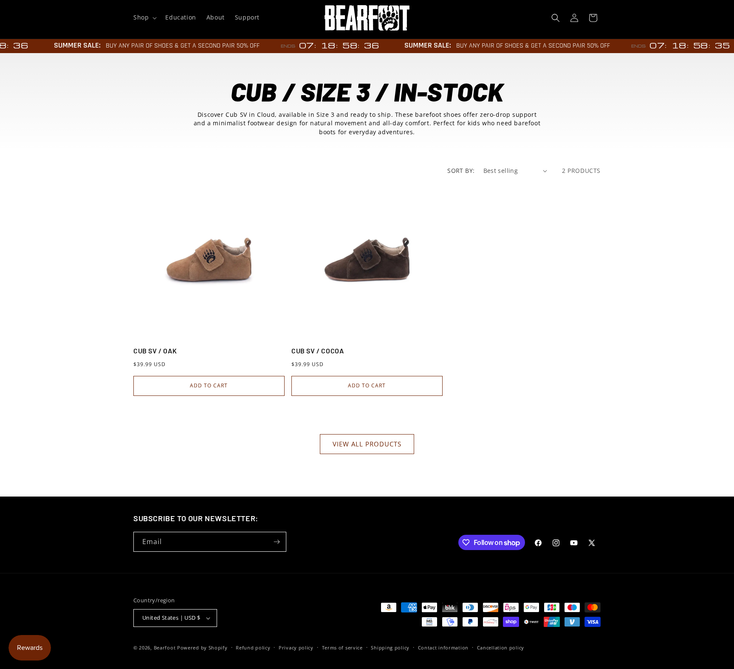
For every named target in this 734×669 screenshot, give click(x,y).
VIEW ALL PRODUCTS (367, 444)
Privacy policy (296, 647)
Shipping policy (390, 647)
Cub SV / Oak (155, 351)
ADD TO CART (209, 385)
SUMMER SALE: (72, 45)
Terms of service (342, 647)
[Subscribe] (276, 542)
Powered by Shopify (202, 647)
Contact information (443, 647)
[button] (144, 17)
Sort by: (460, 171)
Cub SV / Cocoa (317, 351)
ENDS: (283, 46)
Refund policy (253, 647)
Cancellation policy (500, 647)
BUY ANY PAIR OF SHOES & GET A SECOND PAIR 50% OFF (177, 45)
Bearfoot (165, 647)
